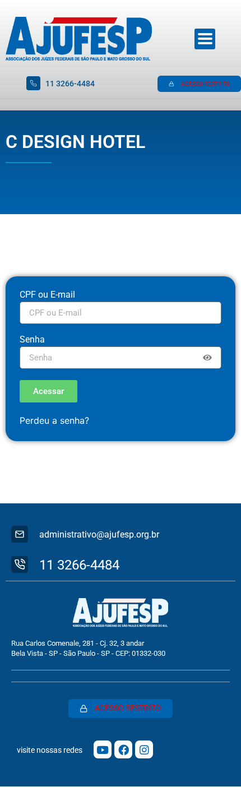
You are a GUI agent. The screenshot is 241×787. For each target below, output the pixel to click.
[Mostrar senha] (207, 357)
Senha (32, 340)
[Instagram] (144, 749)
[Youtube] (103, 749)
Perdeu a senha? (54, 420)
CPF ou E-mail (47, 295)
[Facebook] (123, 749)
